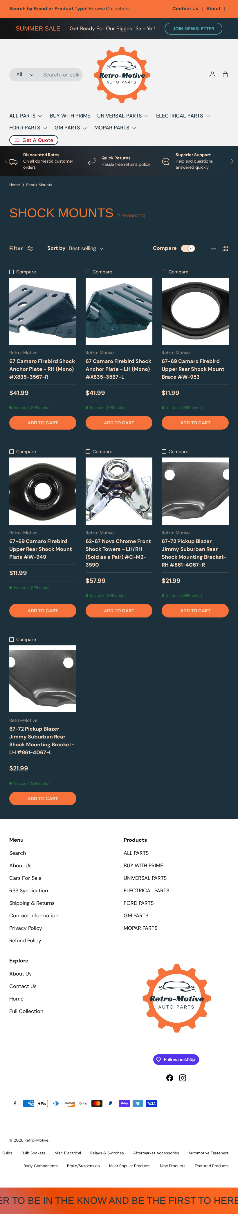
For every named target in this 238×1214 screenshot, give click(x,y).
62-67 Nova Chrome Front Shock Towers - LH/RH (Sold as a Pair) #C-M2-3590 (118, 553)
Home (14, 185)
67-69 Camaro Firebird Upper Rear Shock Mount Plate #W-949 (40, 549)
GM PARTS (136, 915)
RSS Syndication (28, 890)
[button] (225, 74)
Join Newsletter (193, 29)
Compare (165, 248)
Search (17, 853)
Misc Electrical (68, 1153)
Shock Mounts (39, 185)
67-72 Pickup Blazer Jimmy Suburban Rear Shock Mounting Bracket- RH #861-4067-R (194, 553)
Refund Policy (25, 940)
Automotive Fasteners (208, 1153)
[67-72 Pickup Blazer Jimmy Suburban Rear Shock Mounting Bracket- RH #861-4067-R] (195, 491)
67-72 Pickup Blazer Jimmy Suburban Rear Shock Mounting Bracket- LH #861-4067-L (41, 740)
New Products (172, 1165)
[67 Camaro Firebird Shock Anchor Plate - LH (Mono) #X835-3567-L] (119, 311)
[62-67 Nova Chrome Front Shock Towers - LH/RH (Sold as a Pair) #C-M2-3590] (119, 491)
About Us (20, 865)
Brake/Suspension (83, 1165)
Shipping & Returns (32, 903)
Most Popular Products (130, 1165)
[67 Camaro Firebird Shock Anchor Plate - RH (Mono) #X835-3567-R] (42, 311)
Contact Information (33, 915)
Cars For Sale (25, 878)
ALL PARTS (136, 853)
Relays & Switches (107, 1153)
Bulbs (7, 1153)
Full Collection (26, 1011)
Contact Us (185, 9)
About (213, 9)
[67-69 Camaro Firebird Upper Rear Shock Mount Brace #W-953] (195, 311)
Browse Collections (110, 9)
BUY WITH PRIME (70, 115)
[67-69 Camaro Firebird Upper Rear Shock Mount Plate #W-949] (42, 491)
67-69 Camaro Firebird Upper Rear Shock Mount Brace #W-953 (193, 369)
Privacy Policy (25, 928)
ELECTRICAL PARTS (146, 890)
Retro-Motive (36, 1140)
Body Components (41, 1165)
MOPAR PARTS (140, 928)
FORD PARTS (139, 903)
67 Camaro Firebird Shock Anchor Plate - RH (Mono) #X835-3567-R (42, 369)
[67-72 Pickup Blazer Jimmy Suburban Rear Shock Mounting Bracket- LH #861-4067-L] (42, 679)
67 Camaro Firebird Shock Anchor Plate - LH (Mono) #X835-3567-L (118, 369)
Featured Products (212, 1165)
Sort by (56, 248)
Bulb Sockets (33, 1153)
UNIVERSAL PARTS (145, 878)
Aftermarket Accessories (156, 1153)
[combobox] (46, 74)
